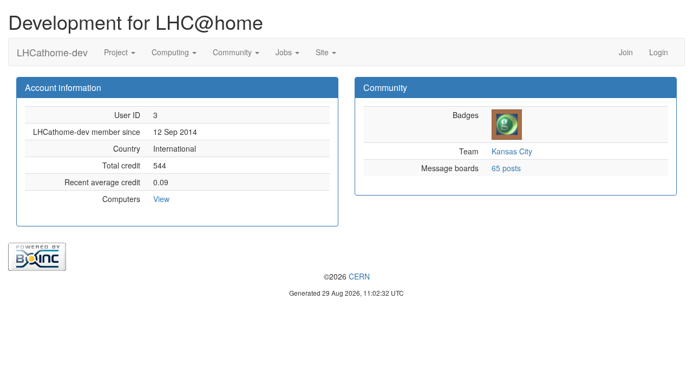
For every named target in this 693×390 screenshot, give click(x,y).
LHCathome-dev (52, 52)
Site (323, 52)
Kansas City (512, 151)
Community (233, 52)
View (161, 198)
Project (117, 52)
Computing (171, 52)
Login (658, 52)
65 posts (506, 167)
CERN (359, 276)
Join (626, 52)
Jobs (285, 52)
